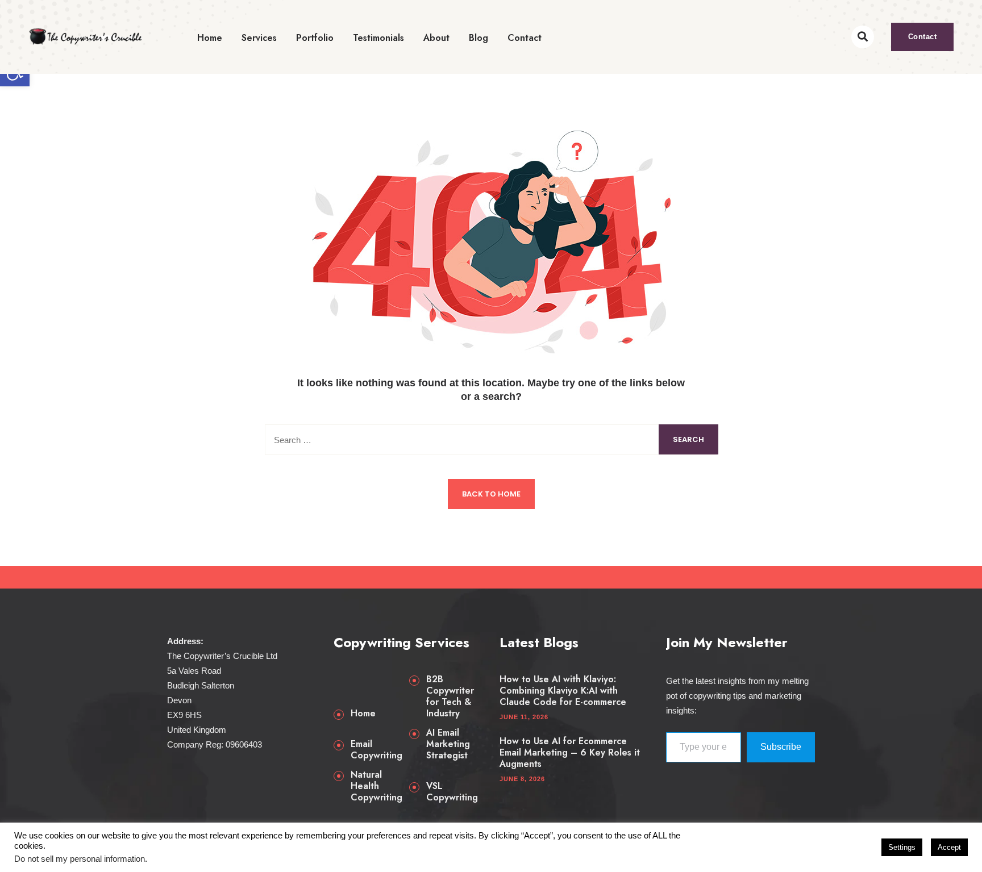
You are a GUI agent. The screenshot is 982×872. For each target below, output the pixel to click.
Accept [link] (949, 847)
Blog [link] (478, 37)
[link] (85, 37)
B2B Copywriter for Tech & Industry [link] (450, 696)
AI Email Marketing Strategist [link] (448, 744)
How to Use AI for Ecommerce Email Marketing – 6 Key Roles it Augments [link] (570, 753)
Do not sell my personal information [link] (79, 858)
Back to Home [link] (491, 494)
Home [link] (209, 37)
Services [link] (259, 37)
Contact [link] (524, 37)
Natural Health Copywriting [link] (376, 786)
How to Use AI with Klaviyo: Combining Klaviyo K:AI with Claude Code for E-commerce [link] (563, 691)
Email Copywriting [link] (376, 750)
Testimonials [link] (378, 37)
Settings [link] (902, 847)
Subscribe (780, 747)
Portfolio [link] (315, 37)
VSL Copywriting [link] (452, 792)
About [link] (436, 37)
